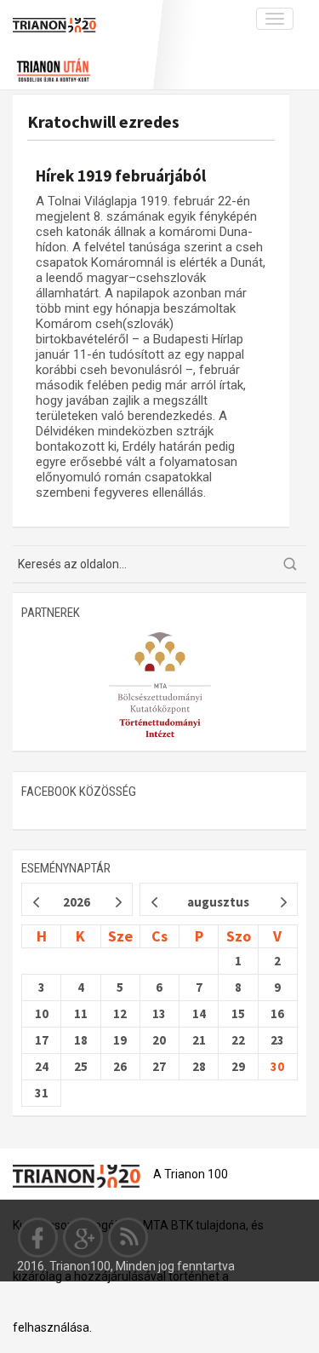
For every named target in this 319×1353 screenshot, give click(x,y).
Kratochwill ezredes (103, 121)
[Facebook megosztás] (38, 1237)
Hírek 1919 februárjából (121, 175)
